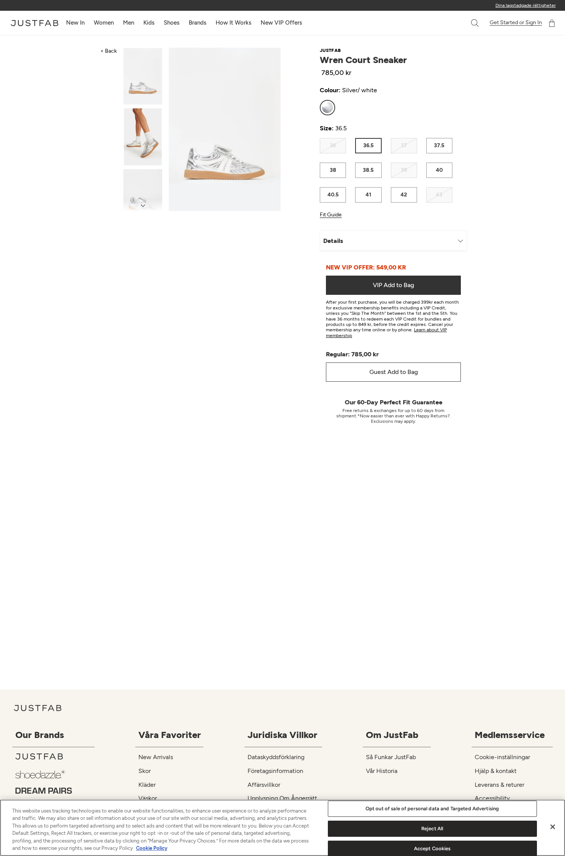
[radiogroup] (386, 107)
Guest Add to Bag (393, 372)
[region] (282, 827)
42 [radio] (403, 194)
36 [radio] (333, 145)
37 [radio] (404, 145)
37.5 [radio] (439, 145)
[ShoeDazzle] (55, 773)
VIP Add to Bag (393, 285)
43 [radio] (439, 194)
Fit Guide (331, 215)
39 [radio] (404, 170)
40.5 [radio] (333, 194)
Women (104, 22)
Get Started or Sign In (516, 23)
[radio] (327, 107)
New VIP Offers (281, 22)
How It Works (233, 22)
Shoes (171, 22)
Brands (197, 22)
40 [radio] (439, 170)
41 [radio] (368, 194)
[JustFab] (55, 756)
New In (75, 22)
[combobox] (467, 23)
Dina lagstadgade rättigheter (525, 5)
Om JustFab (392, 734)
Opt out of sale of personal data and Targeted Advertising (432, 809)
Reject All (432, 828)
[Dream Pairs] (55, 791)
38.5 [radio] (368, 170)
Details (333, 240)
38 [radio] (333, 170)
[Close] (552, 826)
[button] (475, 23)
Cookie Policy (151, 848)
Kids (149, 22)
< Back (108, 51)
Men (128, 22)
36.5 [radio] (368, 145)
